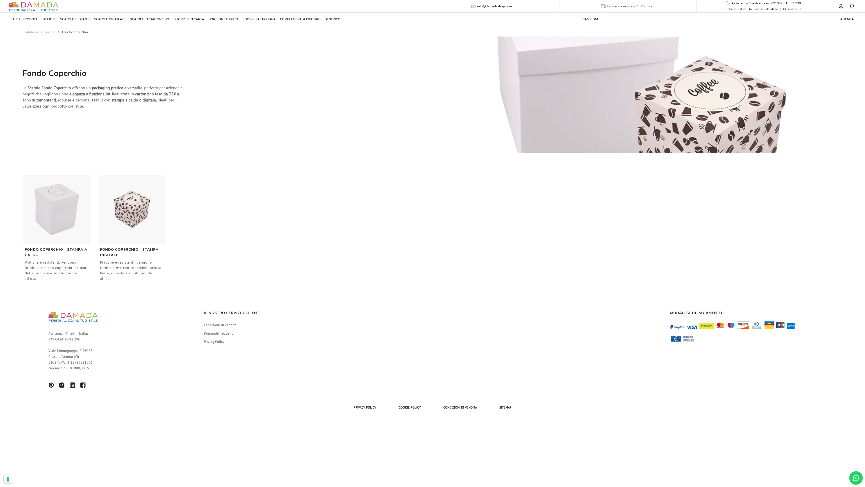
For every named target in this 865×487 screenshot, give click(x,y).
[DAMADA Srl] (34, 6)
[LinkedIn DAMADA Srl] (72, 386)
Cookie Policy (410, 407)
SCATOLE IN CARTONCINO (149, 19)
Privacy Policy (214, 342)
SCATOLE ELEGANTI (75, 19)
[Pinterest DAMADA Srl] (51, 386)
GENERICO (332, 19)
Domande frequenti (219, 333)
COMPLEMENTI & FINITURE (300, 19)
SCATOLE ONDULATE (109, 19)
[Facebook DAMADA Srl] (83, 386)
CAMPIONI (590, 19)
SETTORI (49, 19)
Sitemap (505, 407)
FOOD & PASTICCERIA (259, 19)
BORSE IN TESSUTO (223, 19)
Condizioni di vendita (220, 325)
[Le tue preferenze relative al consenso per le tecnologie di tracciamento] (8, 479)
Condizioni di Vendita (460, 407)
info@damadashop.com (494, 6)
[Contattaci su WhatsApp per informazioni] (856, 478)
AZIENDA (847, 19)
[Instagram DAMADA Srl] (61, 386)
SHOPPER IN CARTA (189, 19)
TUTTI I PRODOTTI (24, 19)
